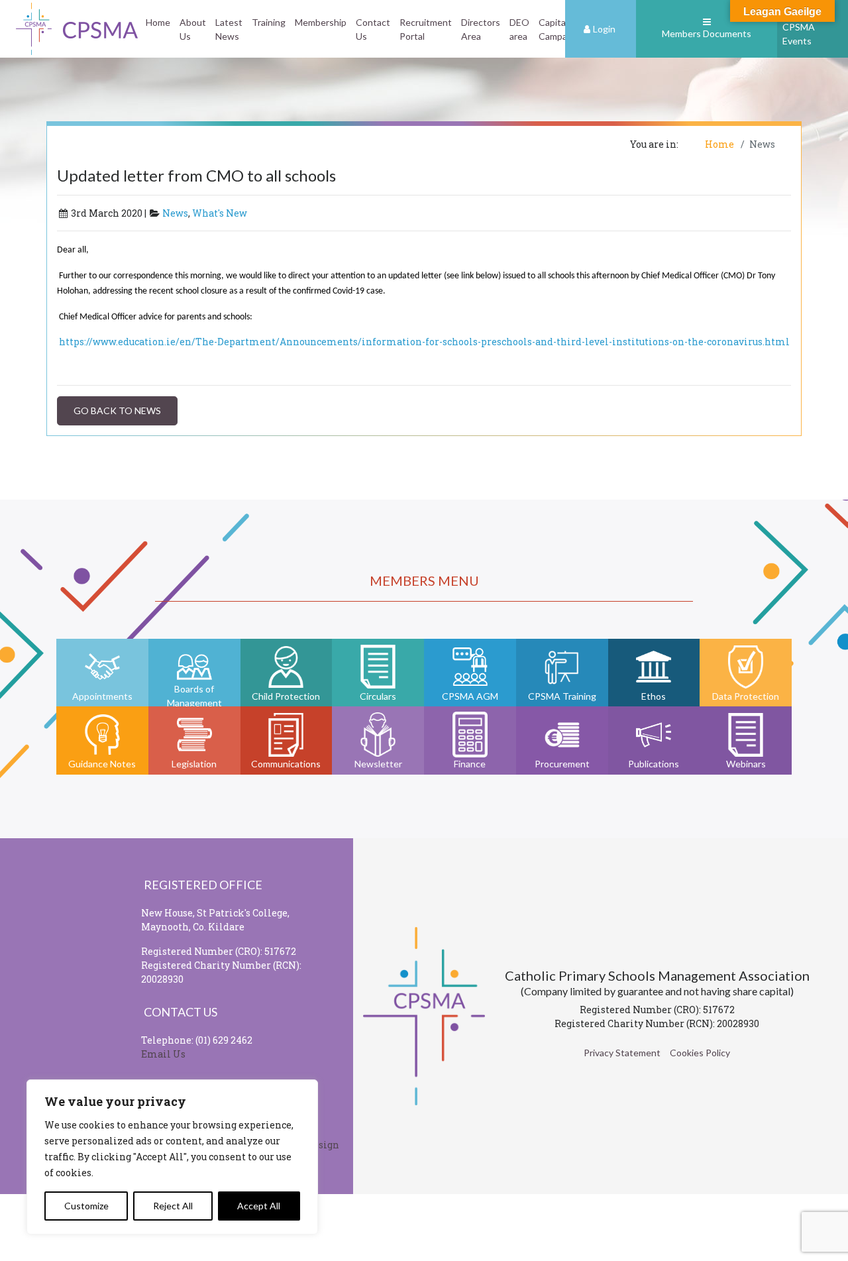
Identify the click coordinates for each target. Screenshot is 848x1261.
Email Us (163, 1054)
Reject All (173, 1205)
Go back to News (117, 410)
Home (158, 22)
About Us (193, 29)
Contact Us (373, 29)
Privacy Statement (622, 1052)
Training (269, 22)
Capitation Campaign (560, 29)
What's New (219, 213)
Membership (320, 22)
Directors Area (480, 29)
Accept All (258, 1205)
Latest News (228, 29)
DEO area (519, 29)
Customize (86, 1205)
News (175, 213)
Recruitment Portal (425, 29)
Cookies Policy (700, 1052)
